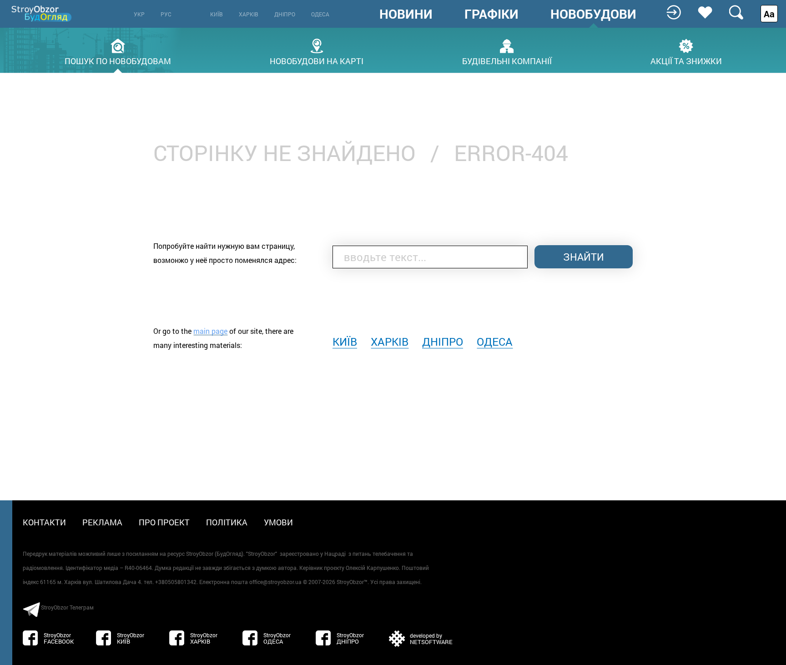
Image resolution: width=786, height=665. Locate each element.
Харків (248, 14)
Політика (226, 522)
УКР (139, 14)
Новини (406, 14)
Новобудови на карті (316, 60)
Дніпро (284, 14)
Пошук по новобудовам (118, 60)
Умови (278, 522)
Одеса (320, 14)
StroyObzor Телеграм (67, 607)
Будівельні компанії (507, 60)
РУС (166, 14)
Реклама (102, 522)
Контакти (44, 522)
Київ (216, 14)
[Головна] (42, 13)
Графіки (491, 14)
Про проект (164, 522)
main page (210, 331)
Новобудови (593, 14)
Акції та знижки (686, 60)
